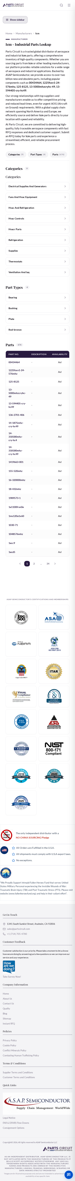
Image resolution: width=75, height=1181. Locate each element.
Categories (16, 154)
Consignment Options (13, 1127)
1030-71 (13, 524)
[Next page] (55, 563)
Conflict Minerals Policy (14, 1050)
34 (48, 563)
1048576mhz (16, 533)
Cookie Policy (9, 1045)
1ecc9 (12, 542)
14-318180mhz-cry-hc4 (15, 437)
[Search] (61, 5)
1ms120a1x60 (16, 515)
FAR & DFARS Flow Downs (16, 1122)
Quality (6, 1008)
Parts (58, 154)
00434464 (14, 362)
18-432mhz (15, 488)
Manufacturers (24, 33)
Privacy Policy (10, 1040)
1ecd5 (12, 551)
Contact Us (8, 1003)
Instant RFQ (9, 1023)
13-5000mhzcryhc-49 (17, 393)
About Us (7, 998)
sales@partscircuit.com (18, 928)
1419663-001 (16, 461)
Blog (5, 1013)
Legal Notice (9, 1117)
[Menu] (69, 5)
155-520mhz (15, 470)
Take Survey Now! (12, 976)
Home (9, 33)
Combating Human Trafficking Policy (21, 1055)
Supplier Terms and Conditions (18, 1072)
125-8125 (14, 381)
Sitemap (7, 1018)
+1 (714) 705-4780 (17, 934)
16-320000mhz (17, 479)
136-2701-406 (16, 414)
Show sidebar (17, 19)
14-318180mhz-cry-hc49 (15, 450)
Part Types (38, 154)
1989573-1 (15, 497)
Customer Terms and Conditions (19, 1077)
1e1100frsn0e (16, 506)
